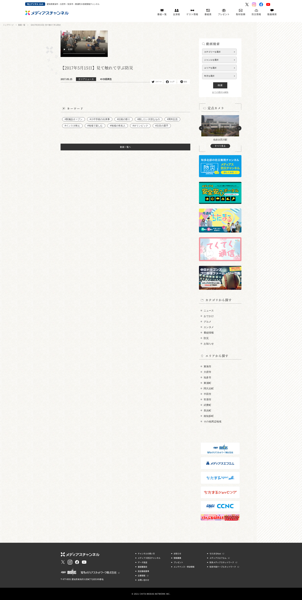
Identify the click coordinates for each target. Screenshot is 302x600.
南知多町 (209, 416)
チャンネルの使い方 (146, 554)
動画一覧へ (125, 147)
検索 (220, 85)
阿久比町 (209, 388)
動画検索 (272, 14)
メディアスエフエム (218, 558)
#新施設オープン (73, 119)
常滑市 (207, 399)
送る (185, 81)
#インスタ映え (72, 125)
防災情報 (256, 14)
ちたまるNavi (215, 554)
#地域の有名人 (117, 125)
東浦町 (207, 383)
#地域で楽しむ (95, 125)
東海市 (207, 366)
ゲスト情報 (192, 14)
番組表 (208, 14)
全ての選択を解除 (220, 92)
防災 (206, 338)
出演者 (176, 14)
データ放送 (142, 562)
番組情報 (209, 332)
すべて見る (220, 146)
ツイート (158, 81)
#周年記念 (172, 119)
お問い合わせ (143, 580)
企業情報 (141, 576)
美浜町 (207, 410)
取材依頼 (240, 14)
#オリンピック (140, 125)
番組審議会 (142, 567)
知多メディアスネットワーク (222, 562)
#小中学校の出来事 (100, 119)
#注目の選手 (161, 125)
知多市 (207, 377)
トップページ (8, 25)
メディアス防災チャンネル (149, 558)
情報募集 (177, 558)
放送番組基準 (143, 571)
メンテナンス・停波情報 (184, 567)
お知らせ (209, 343)
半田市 (207, 394)
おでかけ (209, 316)
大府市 (207, 372)
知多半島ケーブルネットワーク (223, 567)
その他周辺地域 (212, 421)
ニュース (209, 310)
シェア (172, 81)
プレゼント (224, 14)
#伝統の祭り (123, 119)
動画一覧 (21, 25)
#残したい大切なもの (148, 119)
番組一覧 (162, 14)
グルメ (207, 321)
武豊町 (207, 405)
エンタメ (209, 327)
